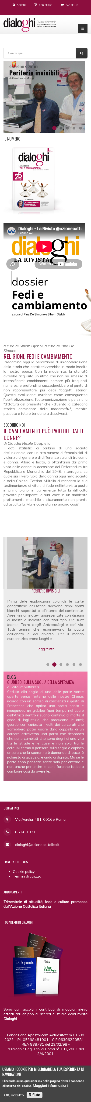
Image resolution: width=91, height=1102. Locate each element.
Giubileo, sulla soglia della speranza (40, 682)
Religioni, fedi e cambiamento (38, 356)
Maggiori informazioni (50, 1085)
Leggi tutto (49, 658)
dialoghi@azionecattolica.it (37, 844)
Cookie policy (24, 871)
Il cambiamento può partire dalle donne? (44, 434)
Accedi (21, 5)
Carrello (72, 5)
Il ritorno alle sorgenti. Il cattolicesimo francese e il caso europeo (49, 593)
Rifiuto (34, 1095)
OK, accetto (14, 1095)
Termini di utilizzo (27, 876)
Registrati (45, 5)
